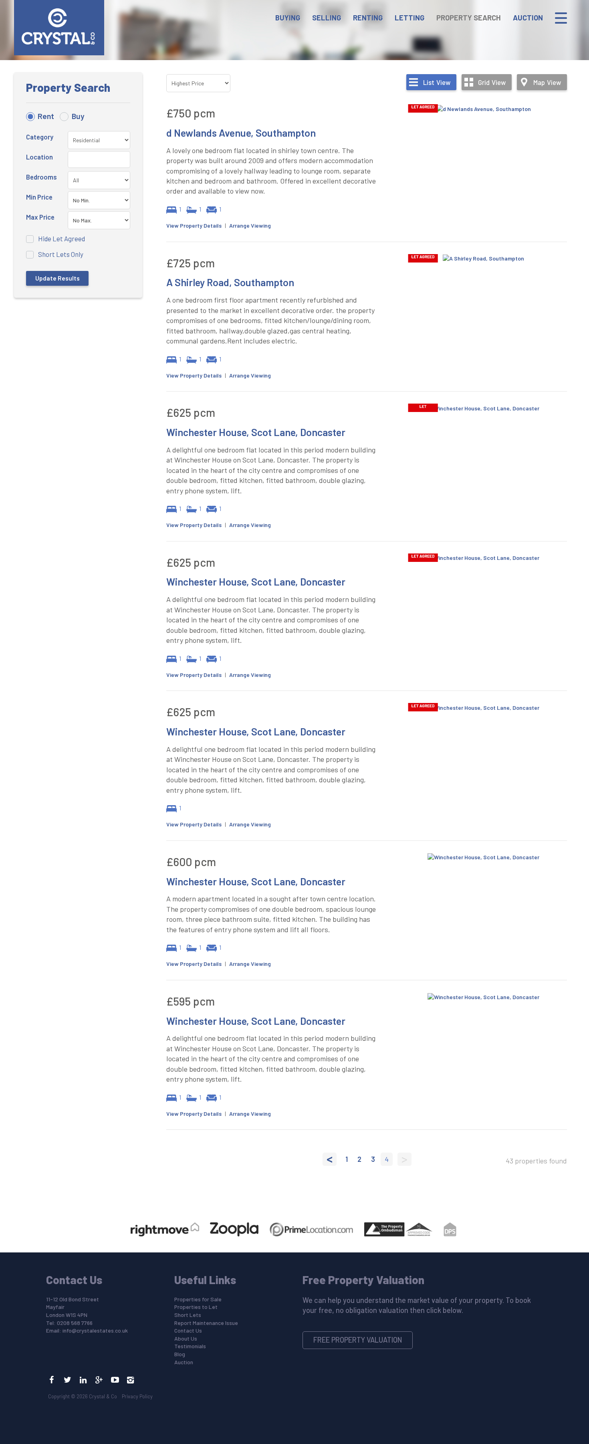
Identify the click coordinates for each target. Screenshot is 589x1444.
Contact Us (188, 1330)
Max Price (40, 217)
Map (547, 82)
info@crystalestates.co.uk (95, 1330)
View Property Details (194, 225)
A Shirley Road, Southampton (230, 282)
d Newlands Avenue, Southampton (241, 133)
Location (39, 157)
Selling (326, 17)
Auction (528, 17)
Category (39, 137)
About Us (185, 1338)
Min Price (39, 197)
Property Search (468, 17)
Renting (368, 17)
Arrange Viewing (250, 225)
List (436, 82)
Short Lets (187, 1314)
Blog (179, 1354)
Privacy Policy (137, 1396)
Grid (492, 82)
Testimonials (190, 1346)
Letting (409, 17)
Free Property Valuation (357, 1339)
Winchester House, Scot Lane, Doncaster (255, 432)
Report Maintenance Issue (206, 1322)
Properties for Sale (198, 1299)
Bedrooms (41, 177)
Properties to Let (196, 1306)
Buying (287, 17)
